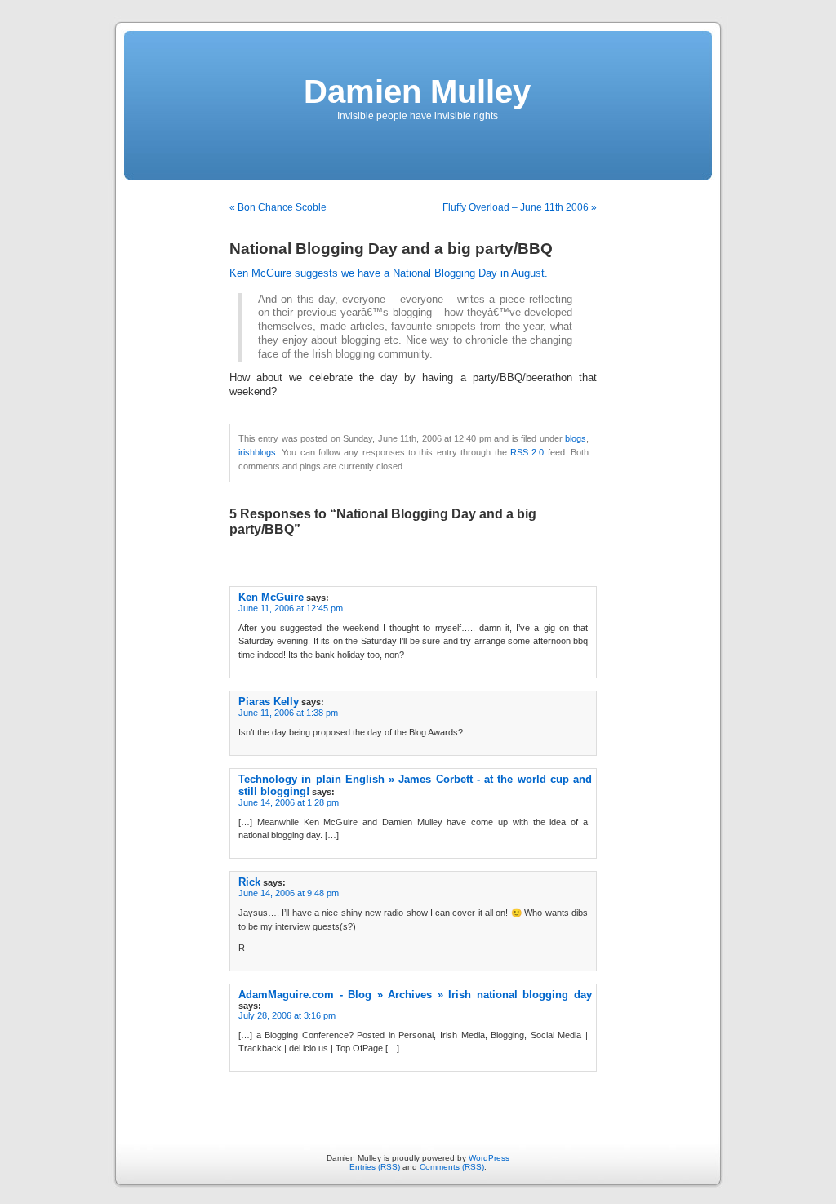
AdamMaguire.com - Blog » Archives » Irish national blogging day (415, 995)
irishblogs (257, 452)
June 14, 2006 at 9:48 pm (288, 893)
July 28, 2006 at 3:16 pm (287, 1015)
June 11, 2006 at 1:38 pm (288, 713)
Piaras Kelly (268, 701)
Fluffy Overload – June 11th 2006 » (519, 207)
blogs (575, 438)
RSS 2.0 (527, 452)
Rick (249, 882)
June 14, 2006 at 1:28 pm (288, 802)
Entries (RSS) (374, 1166)
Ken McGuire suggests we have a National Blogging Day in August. (388, 273)
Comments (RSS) (452, 1166)
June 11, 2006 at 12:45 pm (290, 608)
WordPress (489, 1157)
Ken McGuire (271, 597)
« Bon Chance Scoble (278, 207)
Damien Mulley (417, 91)
